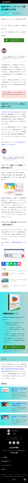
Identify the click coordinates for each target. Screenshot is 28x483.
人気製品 (5, 457)
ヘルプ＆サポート (7, 465)
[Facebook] (14, 442)
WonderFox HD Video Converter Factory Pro (13, 112)
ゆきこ (6, 13)
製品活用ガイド (7, 461)
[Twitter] (18, 442)
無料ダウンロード (18, 158)
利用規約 (3, 474)
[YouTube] (10, 442)
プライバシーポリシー (10, 474)
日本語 (13, 479)
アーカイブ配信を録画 (18, 142)
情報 (4, 469)
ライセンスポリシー (18, 474)
